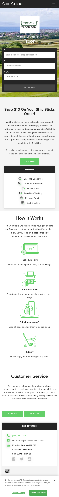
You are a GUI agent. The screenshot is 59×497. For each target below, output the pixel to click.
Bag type (7, 72)
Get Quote (29, 87)
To (5, 61)
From (6, 50)
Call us (12, 413)
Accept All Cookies (38, 492)
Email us (34, 413)
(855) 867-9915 (19, 435)
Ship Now (29, 161)
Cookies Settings (18, 492)
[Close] (55, 480)
